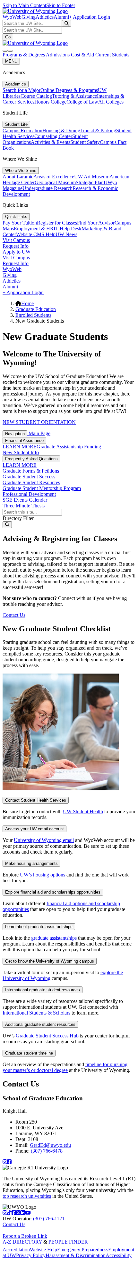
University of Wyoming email (44, 840)
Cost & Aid (83, 54)
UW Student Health (83, 811)
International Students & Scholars (36, 1013)
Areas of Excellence (53, 176)
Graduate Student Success (29, 476)
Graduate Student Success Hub (47, 1035)
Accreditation (16, 1249)
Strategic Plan (90, 182)
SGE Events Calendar (25, 500)
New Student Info (21, 452)
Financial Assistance (24, 440)
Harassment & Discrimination (76, 1255)
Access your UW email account (34, 828)
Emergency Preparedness (82, 1249)
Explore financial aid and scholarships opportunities (52, 892)
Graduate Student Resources (31, 482)
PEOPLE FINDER (68, 1242)
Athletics (45, 17)
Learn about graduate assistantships (39, 926)
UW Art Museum (91, 176)
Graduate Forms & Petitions (31, 471)
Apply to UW (16, 252)
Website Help (43, 1249)
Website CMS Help (36, 234)
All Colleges (111, 102)
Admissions (58, 54)
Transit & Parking (98, 130)
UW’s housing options (42, 874)
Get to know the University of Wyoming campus (49, 961)
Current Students (112, 54)
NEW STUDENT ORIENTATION (39, 422)
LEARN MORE (20, 446)
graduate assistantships (54, 938)
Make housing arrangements (31, 863)
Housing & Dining (61, 130)
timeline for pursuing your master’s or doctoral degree (65, 1067)
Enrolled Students (33, 315)
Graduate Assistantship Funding (69, 446)
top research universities (27, 1196)
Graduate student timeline (29, 1053)
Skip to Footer (60, 5)
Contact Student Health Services (35, 800)
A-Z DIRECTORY (23, 1242)
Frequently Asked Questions (31, 458)
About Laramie (18, 176)
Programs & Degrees (24, 54)
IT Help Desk (68, 228)
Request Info (16, 246)
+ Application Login (89, 17)
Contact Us (14, 615)
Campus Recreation (22, 130)
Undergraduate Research (47, 188)
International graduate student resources (42, 989)
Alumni (61, 17)
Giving (29, 17)
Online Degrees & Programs (69, 90)
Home (27, 303)
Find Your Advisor (96, 222)
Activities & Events (50, 142)
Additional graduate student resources (40, 1024)
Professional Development (29, 494)
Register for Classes (57, 222)
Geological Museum (55, 182)
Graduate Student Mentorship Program (42, 488)
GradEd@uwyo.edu (50, 1145)
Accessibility (119, 1255)
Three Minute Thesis (24, 505)
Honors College (50, 102)
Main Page (38, 433)
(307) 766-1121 (49, 1218)
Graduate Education (35, 309)
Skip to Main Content (24, 5)
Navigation (15, 433)
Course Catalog (36, 96)
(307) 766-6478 (47, 1151)
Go (8, 37)
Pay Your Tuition (20, 222)
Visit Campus (16, 240)
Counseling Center (53, 136)
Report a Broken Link (25, 1236)
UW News (66, 234)
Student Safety (85, 142)
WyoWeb (12, 17)
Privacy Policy (31, 1255)
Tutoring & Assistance (74, 96)
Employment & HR (34, 228)
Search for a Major (21, 90)
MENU (11, 61)
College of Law (82, 102)
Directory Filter (18, 518)
